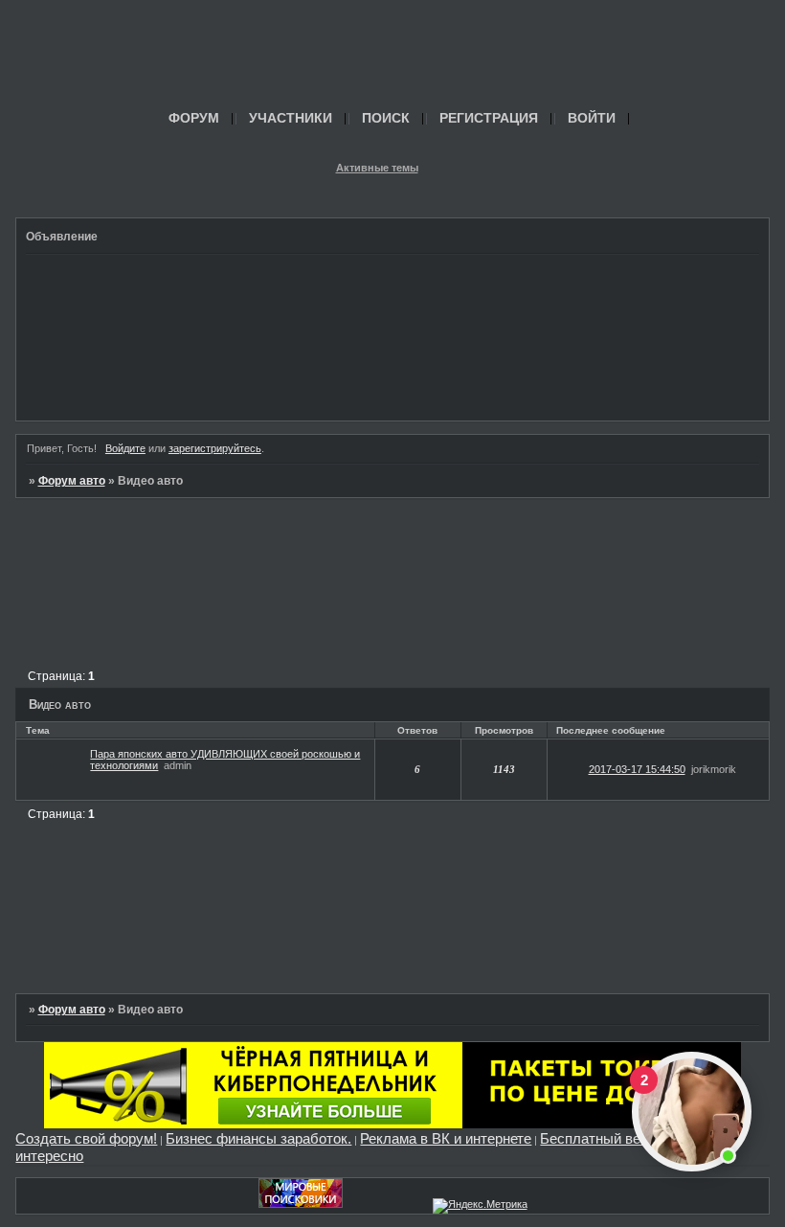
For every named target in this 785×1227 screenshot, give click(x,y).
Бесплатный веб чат (607, 1138)
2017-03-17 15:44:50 (637, 769)
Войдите (125, 448)
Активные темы (377, 167)
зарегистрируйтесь (214, 448)
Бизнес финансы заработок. (258, 1138)
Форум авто (71, 481)
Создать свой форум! (86, 1138)
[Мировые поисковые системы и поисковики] (300, 1204)
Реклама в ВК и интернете (445, 1138)
